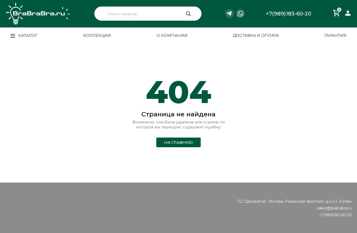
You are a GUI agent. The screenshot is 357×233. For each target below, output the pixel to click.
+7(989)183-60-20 (288, 13)
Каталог (27, 35)
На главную (178, 142)
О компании (172, 35)
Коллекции (97, 35)
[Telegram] (229, 13)
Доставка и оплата (256, 35)
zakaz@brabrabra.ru (334, 208)
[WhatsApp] (240, 13)
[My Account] (348, 20)
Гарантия (335, 35)
